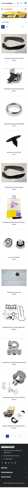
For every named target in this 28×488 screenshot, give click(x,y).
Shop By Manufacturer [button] (7, 472)
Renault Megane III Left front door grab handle (14, 187)
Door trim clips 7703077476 (14, 257)
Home (2, 15)
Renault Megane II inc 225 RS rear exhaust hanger (14, 89)
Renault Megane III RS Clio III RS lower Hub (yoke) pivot (14, 397)
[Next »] (23, 436)
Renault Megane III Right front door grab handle (14, 58)
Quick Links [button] (4, 468)
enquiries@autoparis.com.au (11, 456)
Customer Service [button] (6, 477)
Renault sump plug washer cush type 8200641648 (14, 124)
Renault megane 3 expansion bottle (14, 292)
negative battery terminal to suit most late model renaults (14, 362)
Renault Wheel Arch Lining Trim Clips (14, 152)
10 (20, 436)
